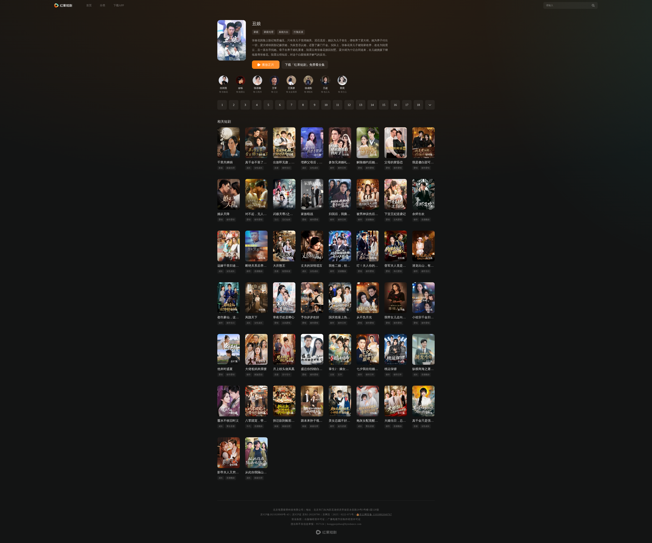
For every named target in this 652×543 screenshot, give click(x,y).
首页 (89, 5)
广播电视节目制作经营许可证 (344, 519)
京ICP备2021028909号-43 (274, 514)
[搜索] (593, 5)
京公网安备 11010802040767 (375, 514)
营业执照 (297, 519)
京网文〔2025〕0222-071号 (338, 514)
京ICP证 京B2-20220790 (306, 514)
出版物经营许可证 (314, 519)
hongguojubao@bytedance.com (344, 524)
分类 (102, 5)
